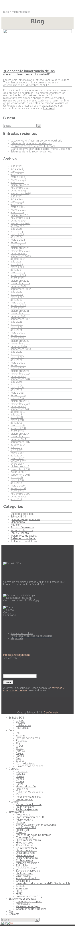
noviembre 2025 (20, 187)
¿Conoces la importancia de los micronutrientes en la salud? (29, 72)
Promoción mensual (22, 527)
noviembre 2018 (20, 403)
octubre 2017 (18, 439)
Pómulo (20, 750)
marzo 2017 (17, 458)
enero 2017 (17, 463)
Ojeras (19, 745)
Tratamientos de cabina (29, 766)
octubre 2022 (19, 286)
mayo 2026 (17, 171)
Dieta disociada (25, 855)
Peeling (20, 822)
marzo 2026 (18, 176)
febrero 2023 (18, 275)
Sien (18, 758)
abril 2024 (16, 237)
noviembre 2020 (20, 343)
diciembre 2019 (20, 370)
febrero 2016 (18, 488)
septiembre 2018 (21, 409)
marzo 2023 (18, 272)
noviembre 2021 (20, 313)
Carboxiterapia (24, 845)
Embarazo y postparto (29, 901)
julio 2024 (16, 228)
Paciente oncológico (28, 906)
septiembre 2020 (21, 349)
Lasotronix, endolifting (29, 896)
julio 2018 (16, 414)
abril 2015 (16, 499)
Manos (20, 778)
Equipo (20, 720)
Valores (20, 722)
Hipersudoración (26, 786)
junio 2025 (17, 198)
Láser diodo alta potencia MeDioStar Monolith (43, 883)
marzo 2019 (18, 392)
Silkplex (20, 885)
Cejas (19, 743)
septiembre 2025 (21, 193)
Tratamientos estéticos (24, 541)
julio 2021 (16, 321)
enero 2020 (17, 368)
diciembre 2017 (20, 433)
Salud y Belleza (60, 80)
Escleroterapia (24, 860)
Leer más (48, 108)
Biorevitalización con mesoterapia (36, 824)
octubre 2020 (19, 346)
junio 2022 (17, 294)
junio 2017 (16, 450)
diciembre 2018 (20, 400)
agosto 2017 (18, 444)
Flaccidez (21, 740)
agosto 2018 (18, 411)
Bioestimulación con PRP (30, 817)
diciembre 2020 (20, 340)
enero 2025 (17, 212)
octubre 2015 (18, 496)
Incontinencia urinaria (28, 796)
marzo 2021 (18, 332)
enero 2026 (17, 182)
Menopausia (18, 522)
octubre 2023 (19, 253)
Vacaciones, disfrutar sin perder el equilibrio (36, 140)
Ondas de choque (26, 847)
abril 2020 (17, 359)
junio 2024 (17, 231)
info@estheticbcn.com (16, 654)
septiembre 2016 (21, 474)
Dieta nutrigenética (27, 857)
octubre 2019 (18, 376)
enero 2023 (17, 277)
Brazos (20, 776)
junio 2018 (17, 417)
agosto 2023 (18, 258)
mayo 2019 (17, 387)
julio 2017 (16, 447)
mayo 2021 (17, 327)
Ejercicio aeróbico (26, 868)
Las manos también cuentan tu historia (33, 146)
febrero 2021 (18, 335)
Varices (20, 794)
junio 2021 (17, 324)
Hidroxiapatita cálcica (28, 840)
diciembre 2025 (20, 185)
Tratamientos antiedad (16, 82)
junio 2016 (17, 477)
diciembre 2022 (20, 280)
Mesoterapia (23, 814)
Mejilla (19, 753)
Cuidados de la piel (22, 513)
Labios (20, 755)
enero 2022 (17, 308)
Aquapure (21, 888)
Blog (6, 11)
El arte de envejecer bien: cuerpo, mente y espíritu (40, 148)
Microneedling (24, 819)
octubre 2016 (18, 471)
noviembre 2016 (20, 469)
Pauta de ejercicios (27, 809)
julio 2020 (16, 351)
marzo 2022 (18, 302)
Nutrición (16, 524)
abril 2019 (16, 390)
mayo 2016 (17, 480)
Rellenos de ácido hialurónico (33, 834)
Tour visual (22, 727)
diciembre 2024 (20, 215)
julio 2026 (16, 165)
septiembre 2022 (21, 288)
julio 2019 (16, 381)
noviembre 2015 (20, 493)
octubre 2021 (18, 316)
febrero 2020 (18, 365)
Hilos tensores (24, 842)
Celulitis (20, 773)
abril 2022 (16, 299)
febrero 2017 (18, 461)
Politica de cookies (22, 633)
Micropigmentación (27, 863)
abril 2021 (16, 329)
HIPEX (19, 893)
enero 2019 (17, 398)
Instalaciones (23, 725)
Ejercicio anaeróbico (28, 870)
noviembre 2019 (20, 373)
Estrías (19, 783)
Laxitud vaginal (24, 799)
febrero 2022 (18, 305)
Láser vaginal (23, 875)
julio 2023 (16, 261)
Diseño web (51, 712)
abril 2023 (16, 269)
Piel (18, 732)
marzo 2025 (18, 206)
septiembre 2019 (20, 379)
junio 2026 (17, 168)
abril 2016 (16, 482)
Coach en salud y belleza (31, 908)
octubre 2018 (18, 406)
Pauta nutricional (25, 806)
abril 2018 (16, 422)
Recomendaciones (22, 530)
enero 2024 (17, 245)
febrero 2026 (18, 179)
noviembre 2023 (20, 250)
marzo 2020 (18, 362)
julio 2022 (16, 291)
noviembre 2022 (20, 283)
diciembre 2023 (20, 247)
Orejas (19, 748)
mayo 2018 (17, 420)
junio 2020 (17, 354)
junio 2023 (17, 264)
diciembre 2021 (20, 310)
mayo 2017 (17, 452)
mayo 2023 (17, 267)
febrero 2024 (18, 242)
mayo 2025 (17, 201)
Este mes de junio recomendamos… (31, 151)
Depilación (22, 789)
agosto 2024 (18, 226)
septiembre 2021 (20, 318)
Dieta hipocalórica (26, 850)
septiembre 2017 (20, 441)
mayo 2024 (17, 234)
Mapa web (17, 638)
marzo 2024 (18, 239)
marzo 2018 (18, 425)
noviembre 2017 (20, 436)
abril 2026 (17, 174)
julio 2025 (16, 196)
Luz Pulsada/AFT (26, 827)
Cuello (20, 761)
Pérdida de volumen (28, 738)
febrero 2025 (18, 209)
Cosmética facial (25, 763)
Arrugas (20, 735)
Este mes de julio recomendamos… (31, 143)
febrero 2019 (18, 395)
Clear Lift (21, 832)
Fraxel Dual (22, 829)
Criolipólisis (23, 880)
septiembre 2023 (21, 256)
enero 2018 (17, 430)
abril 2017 (16, 455)
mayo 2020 (17, 357)
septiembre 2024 (21, 223)
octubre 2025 (18, 190)
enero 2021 (17, 338)
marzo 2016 (18, 485)
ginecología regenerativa (25, 519)
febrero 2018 (18, 428)
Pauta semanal (24, 873)
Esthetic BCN (42, 80)
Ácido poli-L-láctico (28, 878)
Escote (20, 781)
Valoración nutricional (29, 804)
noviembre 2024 (20, 217)
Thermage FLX (24, 837)
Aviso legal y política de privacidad (31, 635)
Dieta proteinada (25, 852)
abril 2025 (16, 204)
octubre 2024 (19, 220)
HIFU (19, 891)
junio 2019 (17, 384)
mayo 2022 (17, 297)
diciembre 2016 (20, 466)
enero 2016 (17, 491)
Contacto (14, 914)
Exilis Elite (21, 865)
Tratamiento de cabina (24, 535)
